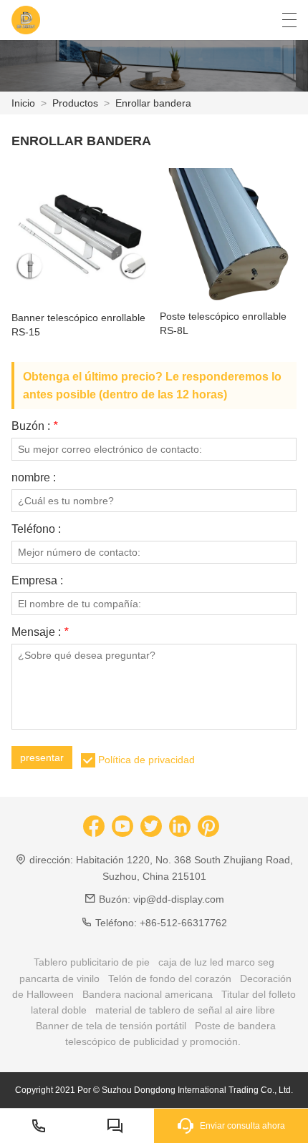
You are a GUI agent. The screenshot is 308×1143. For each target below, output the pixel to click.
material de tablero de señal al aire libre (185, 1010)
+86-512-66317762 (183, 922)
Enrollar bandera (153, 103)
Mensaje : (39, 632)
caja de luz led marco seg (216, 962)
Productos (75, 103)
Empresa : (37, 581)
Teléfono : (36, 529)
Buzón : (34, 426)
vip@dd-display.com (178, 899)
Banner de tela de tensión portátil (111, 1025)
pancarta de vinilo (59, 978)
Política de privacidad (146, 759)
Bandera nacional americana (147, 994)
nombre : (33, 478)
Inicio (23, 103)
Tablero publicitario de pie (92, 962)
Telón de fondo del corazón (169, 978)
